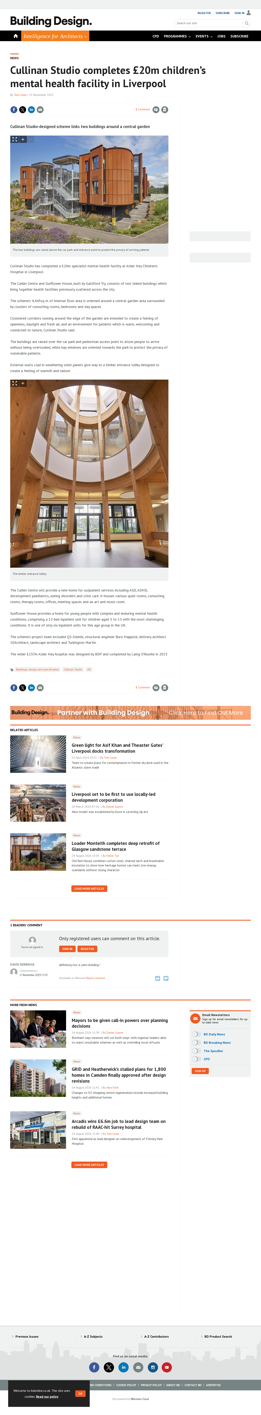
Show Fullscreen (14, 139)
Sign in (117, 101)
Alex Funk (112, 1087)
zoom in (23, 139)
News (14, 58)
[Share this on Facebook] (14, 109)
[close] (168, 101)
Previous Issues (27, 1336)
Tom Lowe (20, 95)
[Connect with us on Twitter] (109, 1367)
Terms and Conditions (95, 1385)
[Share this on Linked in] (31, 109)
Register (204, 13)
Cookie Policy (126, 1385)
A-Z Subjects (93, 1336)
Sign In (239, 13)
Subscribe (223, 13)
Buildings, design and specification (37, 669)
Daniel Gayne (114, 806)
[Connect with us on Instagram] (153, 1367)
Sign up (200, 1071)
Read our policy (47, 1396)
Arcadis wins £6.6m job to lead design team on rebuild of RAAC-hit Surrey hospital (119, 1124)
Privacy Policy (151, 1385)
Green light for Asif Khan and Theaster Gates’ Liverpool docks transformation (117, 748)
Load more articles (89, 888)
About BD (173, 1385)
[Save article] (164, 109)
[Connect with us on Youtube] (166, 1367)
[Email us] (138, 1367)
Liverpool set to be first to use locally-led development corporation (113, 797)
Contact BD (193, 1385)
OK (80, 1393)
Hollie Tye (112, 856)
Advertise (213, 1385)
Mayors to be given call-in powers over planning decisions (120, 1023)
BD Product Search (218, 1336)
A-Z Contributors (156, 1336)
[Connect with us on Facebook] (94, 1367)
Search (246, 23)
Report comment (95, 978)
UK (89, 669)
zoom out (30, 139)
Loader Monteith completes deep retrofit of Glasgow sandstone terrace (116, 846)
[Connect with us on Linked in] (123, 1367)
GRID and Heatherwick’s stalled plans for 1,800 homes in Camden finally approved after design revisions (119, 1075)
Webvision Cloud (140, 1399)
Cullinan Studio (73, 669)
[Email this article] (40, 109)
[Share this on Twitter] (22, 109)
